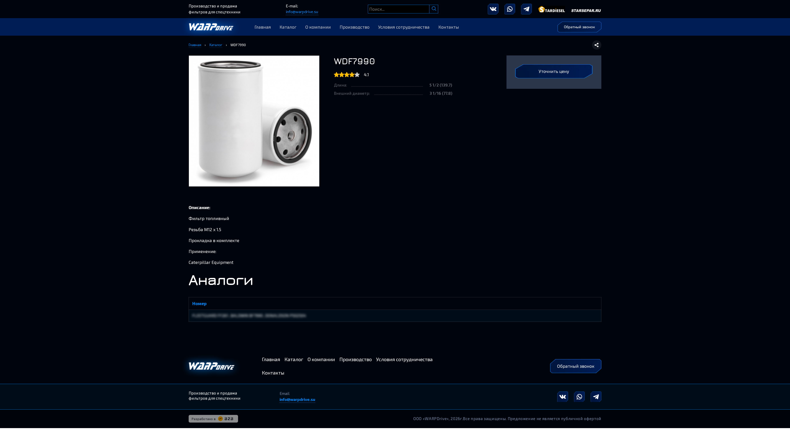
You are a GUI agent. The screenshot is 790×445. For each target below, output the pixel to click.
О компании (318, 26)
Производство (354, 26)
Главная (262, 26)
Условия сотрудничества (404, 26)
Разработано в (204, 419)
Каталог (288, 26)
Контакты (448, 26)
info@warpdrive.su (302, 11)
